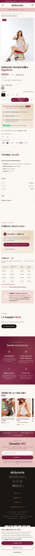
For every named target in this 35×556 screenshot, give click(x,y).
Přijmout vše (17, 543)
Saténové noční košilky (17, 13)
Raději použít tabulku (10, 249)
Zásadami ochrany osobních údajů (23, 461)
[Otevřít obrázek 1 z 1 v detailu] (17, 39)
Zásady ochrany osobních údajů (10, 516)
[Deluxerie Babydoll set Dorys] (24, 407)
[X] (21, 481)
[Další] (32, 395)
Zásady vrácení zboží (23, 512)
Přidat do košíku (21, 99)
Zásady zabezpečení (12, 518)
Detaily (4, 178)
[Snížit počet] (3, 100)
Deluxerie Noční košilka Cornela (7, 419)
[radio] (2, 88)
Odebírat (17, 457)
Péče (2, 196)
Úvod (2, 13)
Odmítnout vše (17, 547)
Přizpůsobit (17, 552)
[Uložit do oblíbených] (31, 20)
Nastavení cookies (23, 518)
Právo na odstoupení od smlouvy (17, 514)
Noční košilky (8, 13)
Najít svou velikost (29, 91)
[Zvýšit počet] (8, 100)
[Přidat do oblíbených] (13, 400)
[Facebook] (17, 481)
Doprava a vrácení (6, 200)
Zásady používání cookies (26, 516)
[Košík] (32, 5)
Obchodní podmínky (11, 512)
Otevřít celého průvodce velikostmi (17, 287)
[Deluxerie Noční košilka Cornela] (8, 407)
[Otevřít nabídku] (2, 5)
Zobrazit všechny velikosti (7, 284)
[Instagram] (13, 481)
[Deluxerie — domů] (17, 5)
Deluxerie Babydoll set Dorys (23, 419)
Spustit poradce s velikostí (16, 244)
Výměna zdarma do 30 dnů (24, 1)
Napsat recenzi (10, 326)
